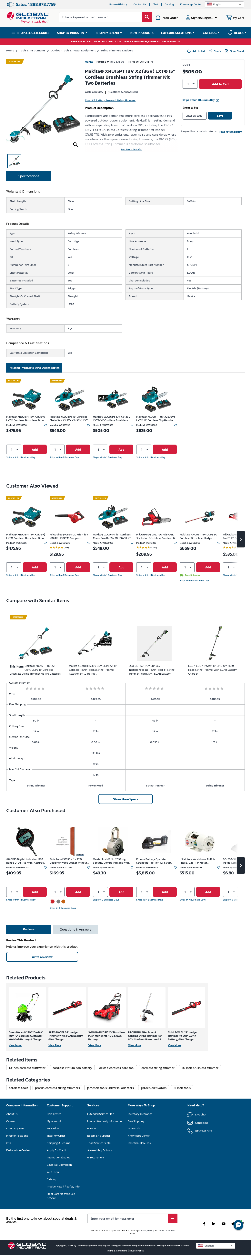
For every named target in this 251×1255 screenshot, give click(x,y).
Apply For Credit (56, 1150)
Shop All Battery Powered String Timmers (110, 100)
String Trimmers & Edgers (117, 50)
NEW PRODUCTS (142, 32)
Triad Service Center (99, 1143)
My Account (54, 1121)
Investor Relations (17, 1136)
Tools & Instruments (32, 50)
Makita (89, 62)
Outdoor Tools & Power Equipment (73, 50)
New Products (136, 1128)
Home (10, 50)
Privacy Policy (147, 1230)
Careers (10, 1121)
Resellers (92, 1128)
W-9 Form (53, 1172)
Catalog (169, 4)
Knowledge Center (191, 4)
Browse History (118, 4)
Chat (155, 4)
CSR (8, 1143)
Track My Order (56, 1136)
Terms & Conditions (117, 1250)
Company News (15, 1128)
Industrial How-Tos (139, 1143)
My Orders (53, 1128)
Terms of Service (167, 1230)
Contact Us (140, 4)
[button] (224, 4)
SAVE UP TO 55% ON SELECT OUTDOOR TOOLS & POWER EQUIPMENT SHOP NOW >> (125, 41)
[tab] (28, 176)
